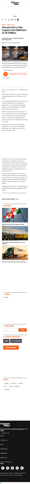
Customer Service (5, 462)
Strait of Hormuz (14, 386)
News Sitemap (18, 475)
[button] (15, 19)
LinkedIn (17, 468)
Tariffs (21, 383)
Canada (6, 383)
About (2, 436)
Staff (1, 444)
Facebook (2, 468)
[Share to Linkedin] (9, 19)
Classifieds (3, 453)
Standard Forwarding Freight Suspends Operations (14, 262)
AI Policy (11, 475)
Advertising (3, 449)
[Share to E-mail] (12, 19)
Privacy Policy (4, 475)
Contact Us (3, 440)
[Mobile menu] (2, 2)
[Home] (15, 3)
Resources (3, 457)
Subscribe (6, 341)
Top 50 (13, 24)
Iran (5, 386)
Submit (22, 330)
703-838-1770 (5, 433)
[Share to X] (6, 19)
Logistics (9, 24)
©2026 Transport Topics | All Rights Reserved (12, 473)
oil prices (7, 389)
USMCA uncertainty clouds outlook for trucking (13, 224)
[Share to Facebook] (3, 19)
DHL (17, 199)
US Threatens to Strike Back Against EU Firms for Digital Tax (13, 243)
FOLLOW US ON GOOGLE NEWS (11, 347)
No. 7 (15, 186)
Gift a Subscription (17, 341)
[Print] (18, 19)
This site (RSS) (22, 468)
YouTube (12, 468)
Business (4, 24)
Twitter (7, 468)
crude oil (13, 383)
